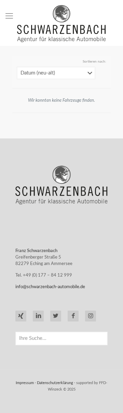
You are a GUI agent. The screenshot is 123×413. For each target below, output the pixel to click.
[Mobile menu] (9, 16)
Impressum (25, 383)
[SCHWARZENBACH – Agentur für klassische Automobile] (61, 23)
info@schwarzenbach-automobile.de (50, 287)
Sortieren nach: (94, 61)
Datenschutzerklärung (55, 383)
